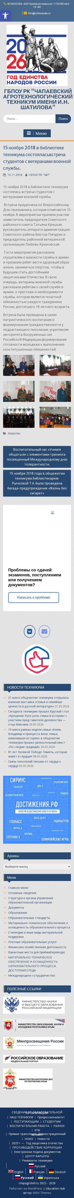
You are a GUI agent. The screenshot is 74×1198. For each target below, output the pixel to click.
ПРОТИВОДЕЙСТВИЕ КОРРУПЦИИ (37, 1147)
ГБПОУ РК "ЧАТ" (39, 175)
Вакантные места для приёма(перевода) (36, 952)
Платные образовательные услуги (32, 942)
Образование (17, 913)
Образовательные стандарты (29, 918)
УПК (37, 1130)
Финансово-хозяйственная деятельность (37, 947)
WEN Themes (42, 1193)
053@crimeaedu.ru (39, 13)
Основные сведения (22, 893)
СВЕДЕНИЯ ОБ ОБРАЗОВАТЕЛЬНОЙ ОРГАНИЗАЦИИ (37, 1112)
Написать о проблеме (33, 597)
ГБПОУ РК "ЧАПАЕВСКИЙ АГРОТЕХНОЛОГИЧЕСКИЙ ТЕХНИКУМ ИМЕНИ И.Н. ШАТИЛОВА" (38, 99)
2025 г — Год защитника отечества (37, 1143)
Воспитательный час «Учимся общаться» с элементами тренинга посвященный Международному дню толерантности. (37, 457)
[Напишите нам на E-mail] (44, 631)
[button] (5, 15)
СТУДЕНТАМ (52, 1121)
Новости (14, 433)
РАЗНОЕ (59, 1126)
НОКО (29, 1139)
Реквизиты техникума (37, 1160)
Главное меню (18, 888)
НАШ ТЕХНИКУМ (21, 1117)
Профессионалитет (51, 1117)
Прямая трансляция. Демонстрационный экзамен (37, 1134)
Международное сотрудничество (31, 975)
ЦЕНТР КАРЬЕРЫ (37, 1156)
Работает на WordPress (25, 1188)
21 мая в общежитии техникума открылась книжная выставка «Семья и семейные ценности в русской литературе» (38, 702)
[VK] (29, 631)
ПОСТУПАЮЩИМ (26, 1121)
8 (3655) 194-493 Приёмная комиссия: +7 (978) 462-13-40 (38, 5)
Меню (41, 133)
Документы (16, 907)
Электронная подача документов (37, 1152)
